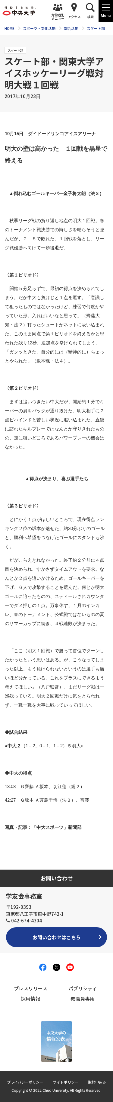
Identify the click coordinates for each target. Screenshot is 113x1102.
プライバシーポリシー (25, 1081)
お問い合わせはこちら (57, 937)
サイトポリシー (65, 1081)
